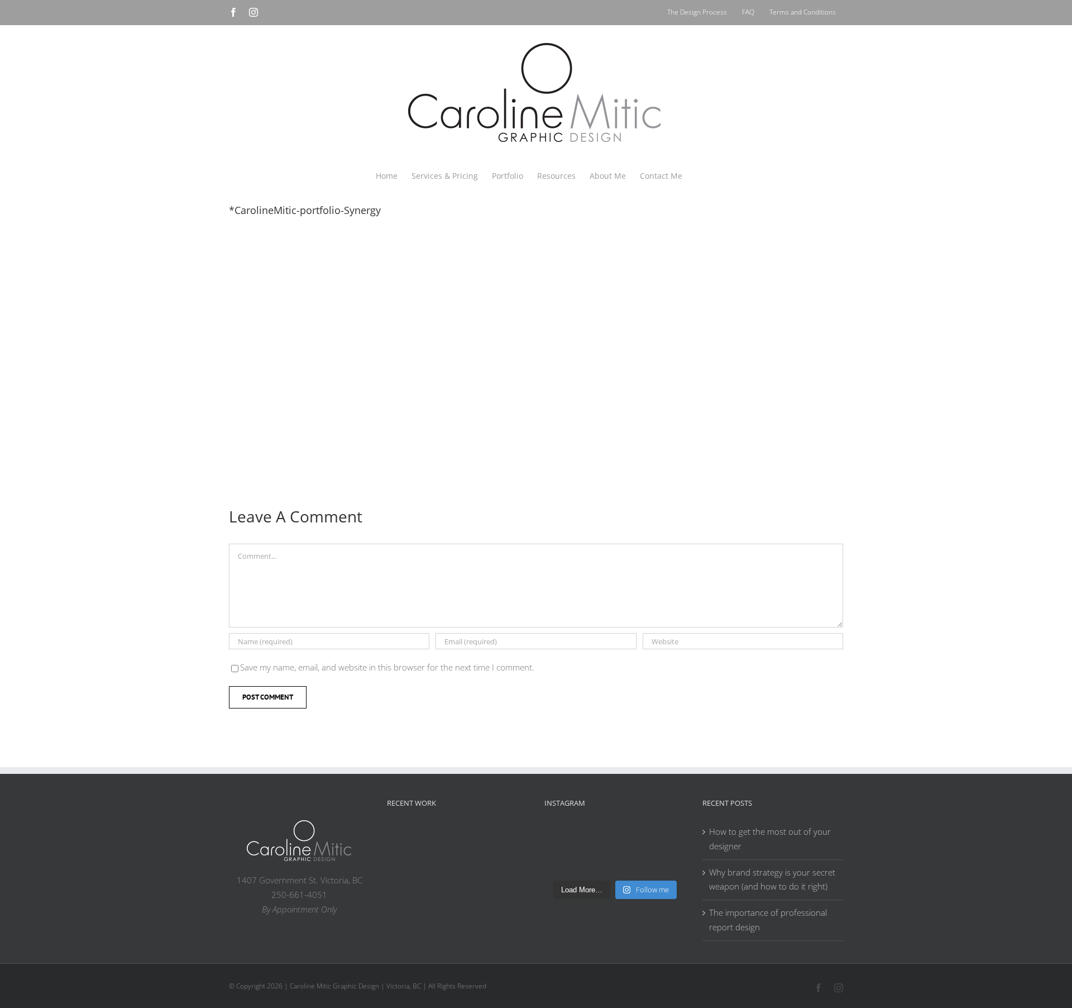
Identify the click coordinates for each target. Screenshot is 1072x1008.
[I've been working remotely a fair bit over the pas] (632, 840)
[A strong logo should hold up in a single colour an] (561, 861)
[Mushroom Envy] (511, 864)
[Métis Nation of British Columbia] (475, 837)
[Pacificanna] (403, 866)
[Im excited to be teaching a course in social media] (668, 861)
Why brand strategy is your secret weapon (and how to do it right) (772, 879)
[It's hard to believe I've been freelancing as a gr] (597, 861)
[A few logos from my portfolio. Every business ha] (561, 840)
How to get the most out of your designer (770, 839)
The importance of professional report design (768, 920)
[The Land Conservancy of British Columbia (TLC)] (475, 866)
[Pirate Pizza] (439, 866)
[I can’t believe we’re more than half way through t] (668, 840)
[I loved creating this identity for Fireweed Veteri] (597, 840)
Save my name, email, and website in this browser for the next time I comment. (387, 667)
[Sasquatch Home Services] (511, 837)
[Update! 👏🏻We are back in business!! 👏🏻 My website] (632, 861)
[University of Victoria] (439, 837)
